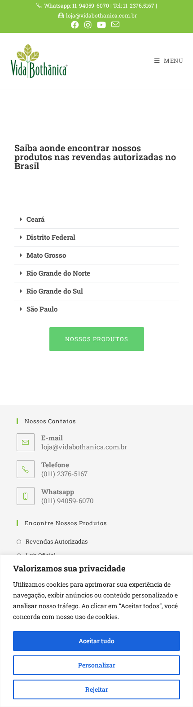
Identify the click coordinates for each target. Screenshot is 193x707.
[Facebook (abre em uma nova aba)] (76, 25)
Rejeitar (96, 689)
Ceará (35, 219)
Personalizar (96, 665)
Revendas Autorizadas (57, 541)
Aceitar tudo (96, 641)
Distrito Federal (50, 237)
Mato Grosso (46, 254)
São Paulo (41, 308)
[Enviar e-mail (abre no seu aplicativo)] (115, 24)
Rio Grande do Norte (58, 272)
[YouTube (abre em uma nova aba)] (101, 25)
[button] (96, 219)
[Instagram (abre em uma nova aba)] (88, 25)
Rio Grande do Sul (54, 290)
